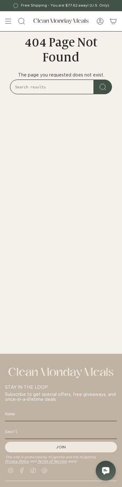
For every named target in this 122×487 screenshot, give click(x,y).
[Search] (103, 87)
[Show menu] (8, 21)
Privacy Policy (17, 461)
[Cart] (113, 21)
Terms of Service (52, 461)
